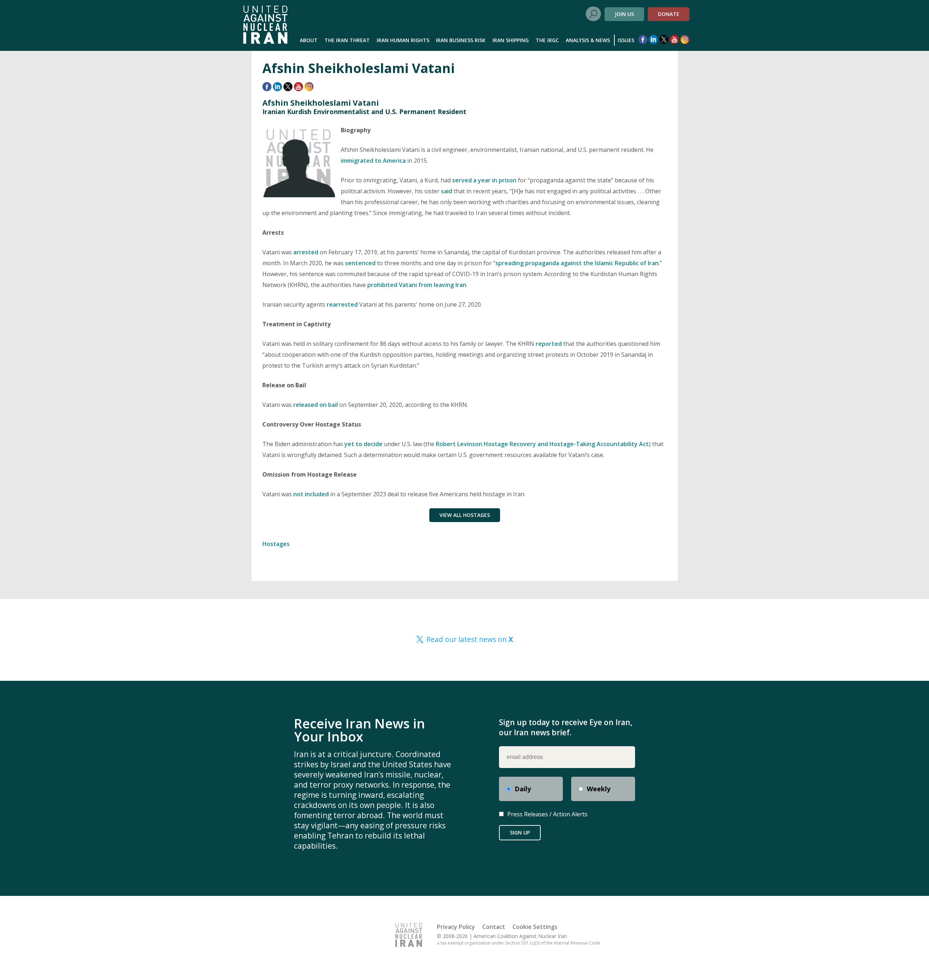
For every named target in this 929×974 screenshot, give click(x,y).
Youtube (674, 39)
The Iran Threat (347, 40)
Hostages (276, 544)
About (309, 40)
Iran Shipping (510, 40)
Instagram (684, 39)
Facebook (642, 39)
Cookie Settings (534, 927)
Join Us (624, 14)
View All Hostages (464, 515)
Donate (668, 14)
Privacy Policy (456, 927)
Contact (493, 927)
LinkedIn (653, 39)
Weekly (598, 788)
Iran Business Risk (461, 40)
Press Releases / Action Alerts (547, 814)
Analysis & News (588, 40)
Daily (523, 788)
